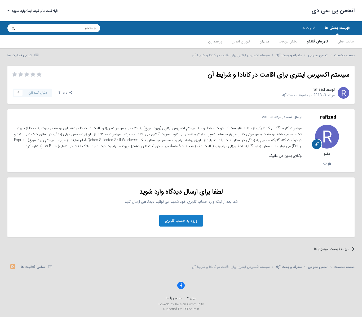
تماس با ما (174, 298)
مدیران (264, 41)
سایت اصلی (345, 41)
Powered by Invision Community (181, 304)
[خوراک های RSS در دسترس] (12, 267)
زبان (192, 298)
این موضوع (33, 28)
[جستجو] (13, 28)
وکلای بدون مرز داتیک (285, 156)
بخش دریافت (288, 41)
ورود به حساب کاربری (181, 221)
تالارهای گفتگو (317, 41)
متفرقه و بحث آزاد (294, 95)
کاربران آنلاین (241, 41)
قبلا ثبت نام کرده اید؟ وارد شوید (34, 11)
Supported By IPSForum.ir (181, 309)
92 (325, 164)
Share (63, 92)
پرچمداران (215, 41)
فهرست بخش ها (337, 28)
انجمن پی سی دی (333, 10)
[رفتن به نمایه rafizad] (343, 93)
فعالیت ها (308, 28)
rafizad (319, 90)
